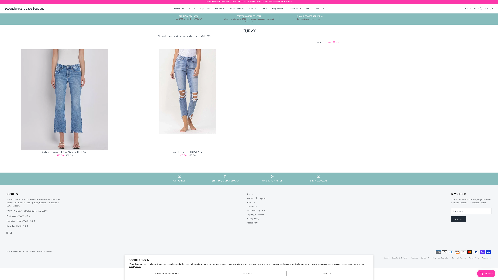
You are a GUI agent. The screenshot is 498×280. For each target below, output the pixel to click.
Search (250, 194)
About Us (318, 8)
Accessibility (252, 223)
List (338, 42)
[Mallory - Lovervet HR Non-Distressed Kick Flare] (64, 99)
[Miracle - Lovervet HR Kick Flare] (187, 99)
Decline (328, 273)
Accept (247, 273)
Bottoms (218, 8)
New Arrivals (179, 8)
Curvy (264, 8)
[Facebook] (7, 233)
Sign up (459, 219)
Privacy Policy (135, 266)
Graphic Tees (205, 8)
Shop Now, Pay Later (256, 210)
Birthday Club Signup (256, 198)
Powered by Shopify (44, 251)
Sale (307, 8)
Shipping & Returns (255, 214)
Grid (329, 42)
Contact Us (252, 206)
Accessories (294, 8)
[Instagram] (11, 233)
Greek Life (253, 8)
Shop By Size (277, 8)
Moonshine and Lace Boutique (24, 251)
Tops (191, 8)
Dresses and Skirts (236, 8)
